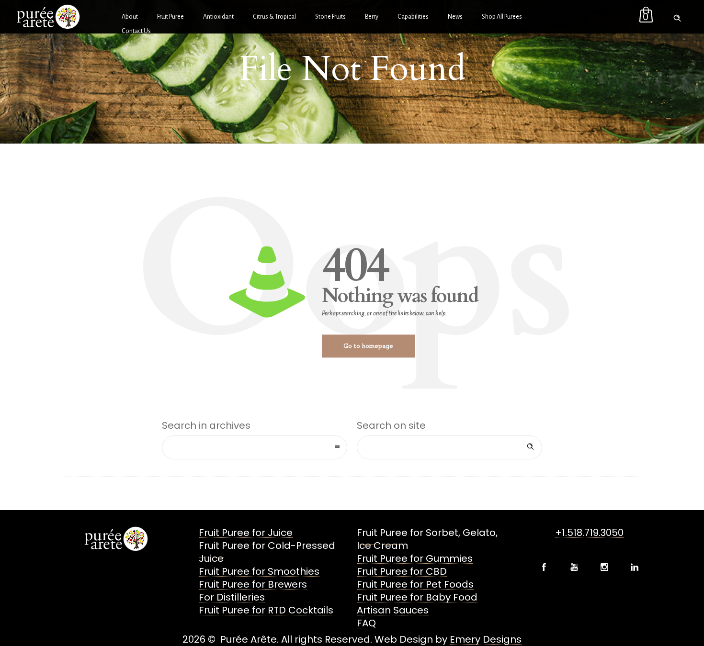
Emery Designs (486, 639)
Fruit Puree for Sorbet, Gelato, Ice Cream (427, 539)
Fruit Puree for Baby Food (417, 597)
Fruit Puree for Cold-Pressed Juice (267, 552)
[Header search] (677, 16)
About (130, 16)
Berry (371, 16)
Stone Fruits (330, 16)
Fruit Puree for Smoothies (259, 571)
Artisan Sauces (393, 610)
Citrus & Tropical (274, 16)
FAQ (366, 623)
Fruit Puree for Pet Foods (415, 584)
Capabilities (413, 16)
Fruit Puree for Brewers (253, 584)
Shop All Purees (502, 16)
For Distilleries (232, 597)
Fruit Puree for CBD (402, 571)
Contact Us (136, 31)
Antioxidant (218, 16)
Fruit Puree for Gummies (415, 558)
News (455, 16)
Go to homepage (368, 345)
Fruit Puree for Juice (246, 532)
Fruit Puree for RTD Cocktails (266, 610)
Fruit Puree (170, 16)
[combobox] (254, 447)
